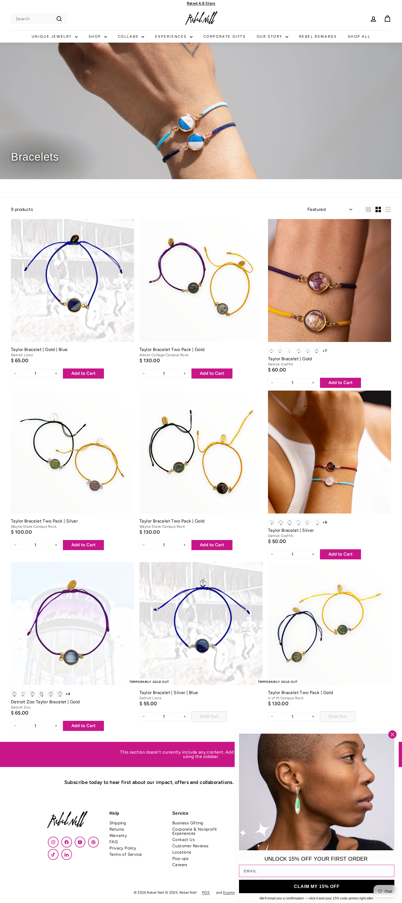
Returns (116, 829)
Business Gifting (187, 823)
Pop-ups (180, 858)
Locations (181, 852)
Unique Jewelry (53, 36)
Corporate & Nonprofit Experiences (194, 831)
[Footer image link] (75, 820)
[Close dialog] (392, 734)
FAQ (113, 841)
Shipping (117, 823)
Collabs (129, 36)
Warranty (118, 835)
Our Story (270, 36)
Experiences (171, 36)
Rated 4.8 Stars (201, 3)
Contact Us (183, 839)
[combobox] (39, 19)
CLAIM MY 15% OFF (317, 886)
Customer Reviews (190, 845)
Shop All (359, 36)
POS (205, 892)
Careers (179, 864)
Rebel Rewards (318, 36)
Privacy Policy (122, 848)
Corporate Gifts (224, 36)
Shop (96, 36)
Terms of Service (125, 854)
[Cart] (387, 19)
